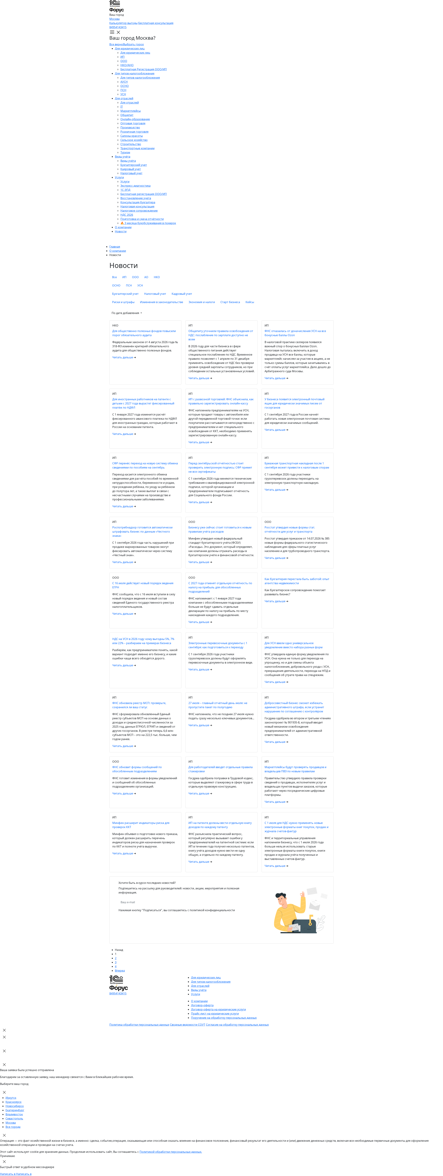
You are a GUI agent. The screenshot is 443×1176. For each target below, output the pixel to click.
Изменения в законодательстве (161, 302)
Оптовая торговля (132, 123)
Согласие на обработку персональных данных (237, 1025)
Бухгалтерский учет (133, 165)
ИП (122, 57)
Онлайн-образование (135, 119)
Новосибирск (15, 1106)
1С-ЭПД (125, 190)
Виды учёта (122, 156)
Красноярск (13, 1102)
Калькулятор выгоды (123, 23)
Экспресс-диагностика (135, 186)
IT (121, 107)
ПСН (123, 90)
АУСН (124, 82)
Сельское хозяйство (134, 140)
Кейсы (250, 302)
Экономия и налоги (202, 302)
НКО (157, 277)
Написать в (8, 1174)
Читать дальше (123, 357)
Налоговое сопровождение (139, 211)
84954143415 (117, 27)
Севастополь (14, 1118)
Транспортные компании (137, 148)
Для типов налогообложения (134, 73)
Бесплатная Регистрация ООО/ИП (143, 69)
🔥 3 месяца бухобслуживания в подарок (148, 223)
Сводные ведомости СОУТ (187, 1025)
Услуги (119, 177)
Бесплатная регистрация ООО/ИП (143, 194)
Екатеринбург (15, 1110)
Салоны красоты (131, 136)
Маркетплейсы (130, 111)
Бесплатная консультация (155, 23)
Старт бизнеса (230, 302)
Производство (130, 127)
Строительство (130, 144)
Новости (120, 231)
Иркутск (11, 1098)
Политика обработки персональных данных (139, 1025)
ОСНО (124, 86)
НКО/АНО (127, 65)
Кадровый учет (130, 169)
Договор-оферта (202, 1005)
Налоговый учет (131, 173)
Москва (114, 19)
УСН (123, 94)
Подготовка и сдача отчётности (142, 219)
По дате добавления (126, 313)
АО (146, 277)
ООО (123, 61)
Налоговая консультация (137, 206)
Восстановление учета (135, 198)
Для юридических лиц (129, 48)
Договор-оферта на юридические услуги (218, 1009)
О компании (123, 227)
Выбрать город (133, 44)
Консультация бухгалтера (137, 202)
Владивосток (14, 1114)
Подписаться (190, 902)
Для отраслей (124, 98)
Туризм (125, 152)
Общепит (126, 115)
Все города (13, 1127)
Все (114, 277)
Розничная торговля (134, 132)
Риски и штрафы (123, 302)
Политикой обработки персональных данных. (170, 1152)
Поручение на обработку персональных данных (224, 1018)
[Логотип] (221, 6)
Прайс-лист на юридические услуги (215, 1013)
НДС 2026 (126, 215)
